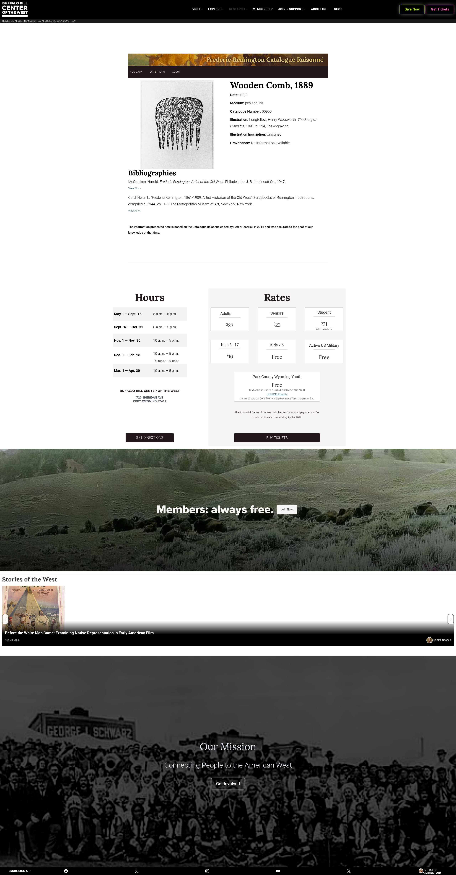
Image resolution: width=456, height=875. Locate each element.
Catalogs (16, 21)
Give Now (412, 9)
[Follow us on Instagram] (207, 871)
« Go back (136, 71)
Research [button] (237, 9)
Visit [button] (196, 9)
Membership (263, 9)
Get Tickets (440, 9)
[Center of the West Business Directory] (430, 871)
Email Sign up (19, 871)
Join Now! (287, 509)
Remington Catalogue (37, 21)
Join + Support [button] (290, 9)
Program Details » (277, 394)
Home (5, 21)
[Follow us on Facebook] (66, 871)
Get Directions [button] (149, 438)
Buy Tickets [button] (277, 438)
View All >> (134, 188)
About (176, 71)
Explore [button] (214, 9)
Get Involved (228, 783)
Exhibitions (157, 71)
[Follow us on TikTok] (137, 871)
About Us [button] (318, 9)
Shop (338, 9)
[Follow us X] (349, 871)
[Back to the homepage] (15, 9)
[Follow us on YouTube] (278, 871)
